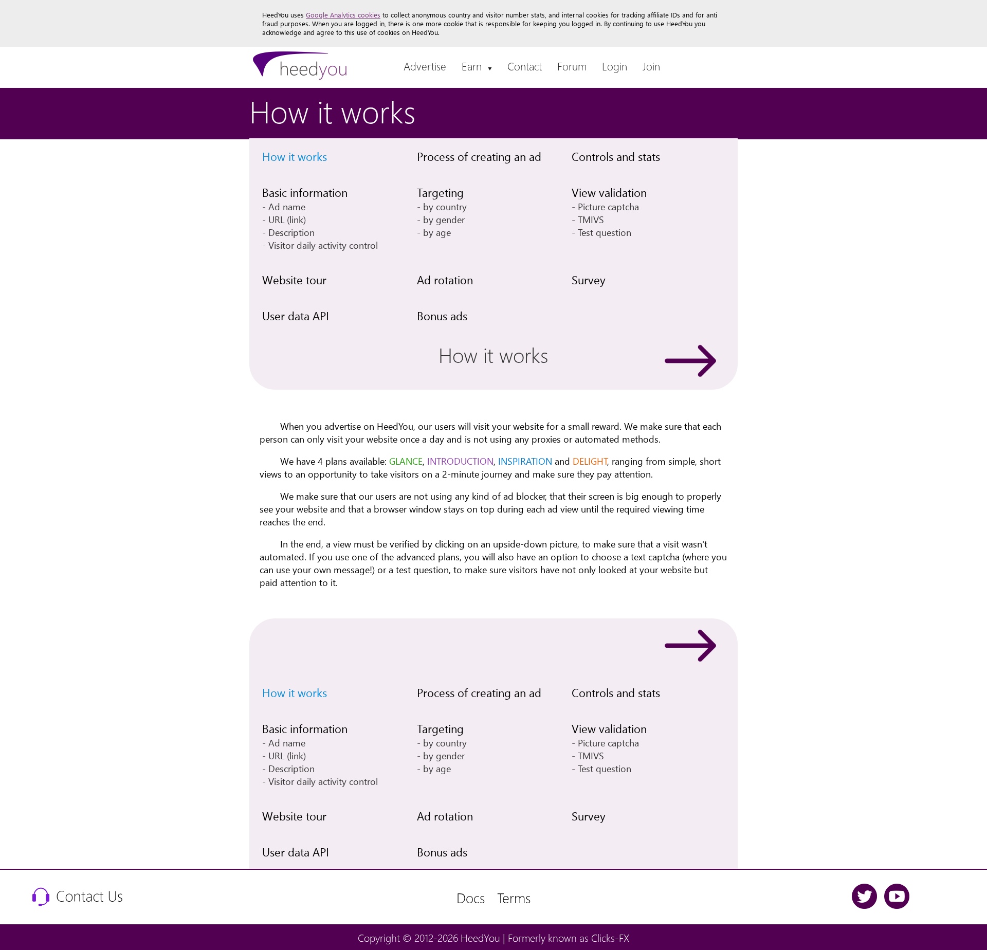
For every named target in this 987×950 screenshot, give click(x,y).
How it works (294, 156)
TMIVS (591, 219)
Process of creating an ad (479, 156)
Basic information (305, 192)
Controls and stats (616, 156)
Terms (514, 897)
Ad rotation (445, 279)
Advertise (425, 66)
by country (445, 206)
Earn (477, 66)
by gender (444, 219)
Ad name (286, 206)
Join (651, 66)
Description (291, 232)
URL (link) (287, 219)
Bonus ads (442, 315)
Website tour (294, 279)
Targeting (440, 192)
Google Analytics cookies (343, 14)
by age (437, 232)
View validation (609, 192)
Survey (589, 279)
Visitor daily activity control (323, 245)
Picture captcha (608, 206)
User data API (295, 315)
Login (614, 66)
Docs (470, 897)
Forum (572, 66)
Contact (524, 66)
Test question (604, 232)
